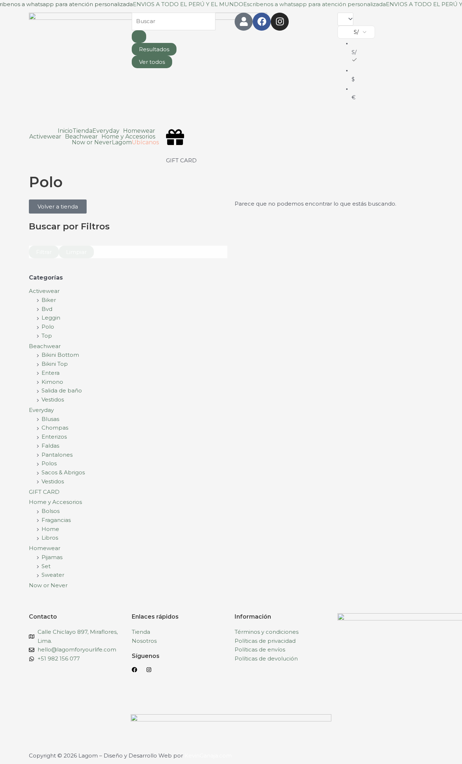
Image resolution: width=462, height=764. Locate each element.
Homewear (44, 548)
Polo (48, 326)
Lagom (122, 142)
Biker (49, 300)
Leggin (51, 317)
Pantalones (57, 454)
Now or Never (92, 142)
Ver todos (152, 61)
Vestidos (53, 399)
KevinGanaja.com (208, 755)
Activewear (44, 290)
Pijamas (52, 557)
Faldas (50, 445)
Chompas (55, 427)
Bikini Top (55, 363)
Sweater (53, 574)
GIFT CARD (181, 160)
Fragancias (56, 520)
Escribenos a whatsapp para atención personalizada (314, 4)
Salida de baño (62, 390)
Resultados (154, 49)
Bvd (47, 309)
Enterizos (54, 436)
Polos (49, 463)
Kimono (52, 381)
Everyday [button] (105, 131)
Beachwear (45, 346)
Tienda (82, 131)
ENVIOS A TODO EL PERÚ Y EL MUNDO (188, 4)
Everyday (41, 410)
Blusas (50, 419)
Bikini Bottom (60, 354)
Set (46, 566)
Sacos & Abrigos (63, 472)
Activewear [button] (45, 137)
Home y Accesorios (55, 502)
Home (50, 529)
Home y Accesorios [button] (128, 137)
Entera (51, 372)
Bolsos (51, 511)
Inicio (65, 131)
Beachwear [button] (81, 137)
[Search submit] (139, 36)
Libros (50, 537)
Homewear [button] (139, 131)
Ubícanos (145, 142)
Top (47, 335)
